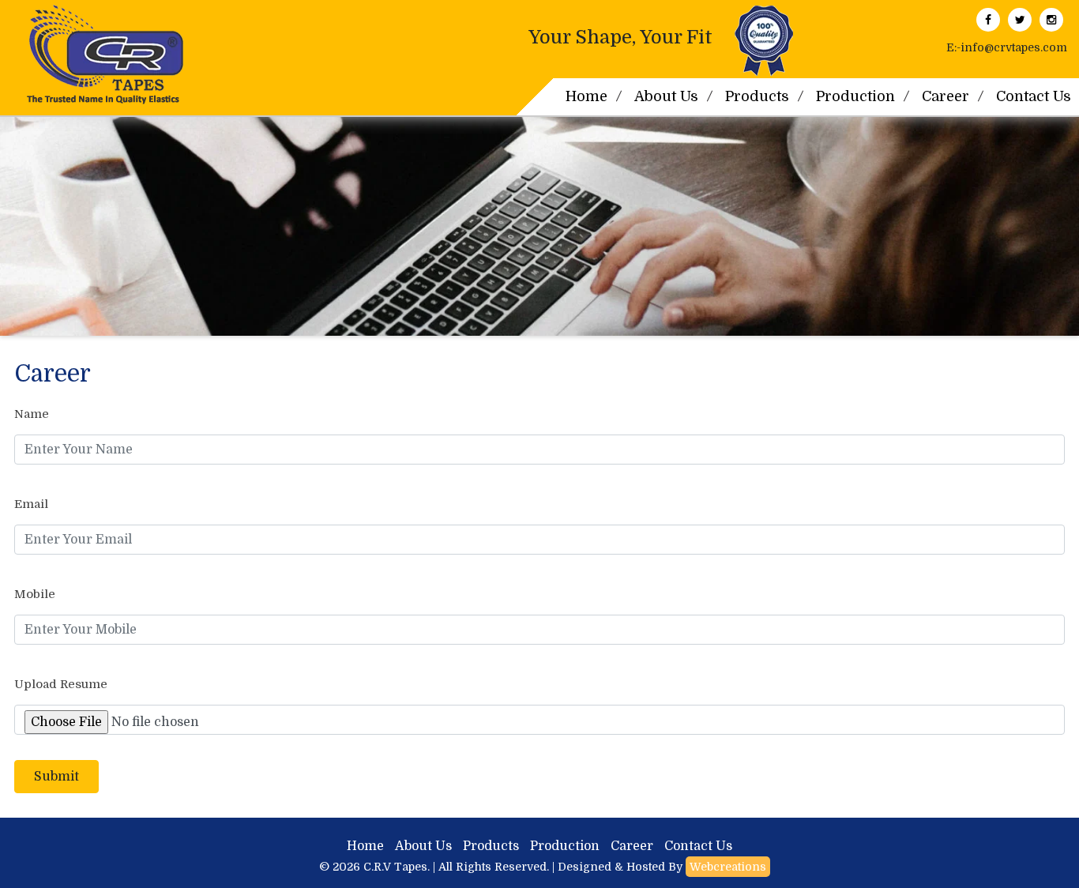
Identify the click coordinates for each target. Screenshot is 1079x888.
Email (31, 504)
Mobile (34, 594)
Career (945, 96)
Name (31, 414)
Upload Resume (60, 684)
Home (586, 96)
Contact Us (698, 846)
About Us (666, 96)
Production (855, 96)
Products (757, 96)
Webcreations (728, 866)
